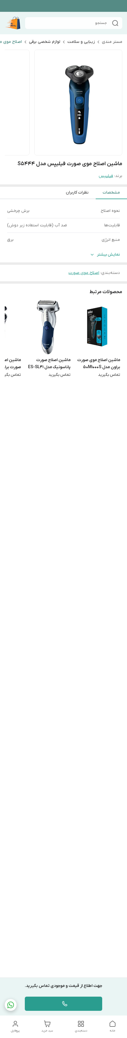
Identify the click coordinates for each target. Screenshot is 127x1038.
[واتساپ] (11, 1005)
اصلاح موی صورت (84, 273)
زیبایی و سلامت (81, 42)
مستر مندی (112, 42)
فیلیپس (106, 176)
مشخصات (111, 192)
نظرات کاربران (77, 192)
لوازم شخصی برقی (44, 42)
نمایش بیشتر (108, 254)
